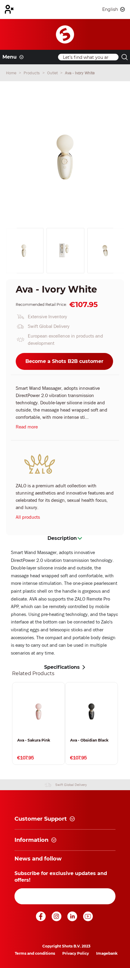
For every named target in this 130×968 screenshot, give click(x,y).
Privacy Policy (75, 953)
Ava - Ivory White (80, 72)
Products (32, 72)
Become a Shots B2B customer (64, 361)
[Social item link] (41, 919)
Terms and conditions (35, 953)
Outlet (53, 72)
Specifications (62, 667)
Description (62, 538)
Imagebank (107, 953)
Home (12, 72)
